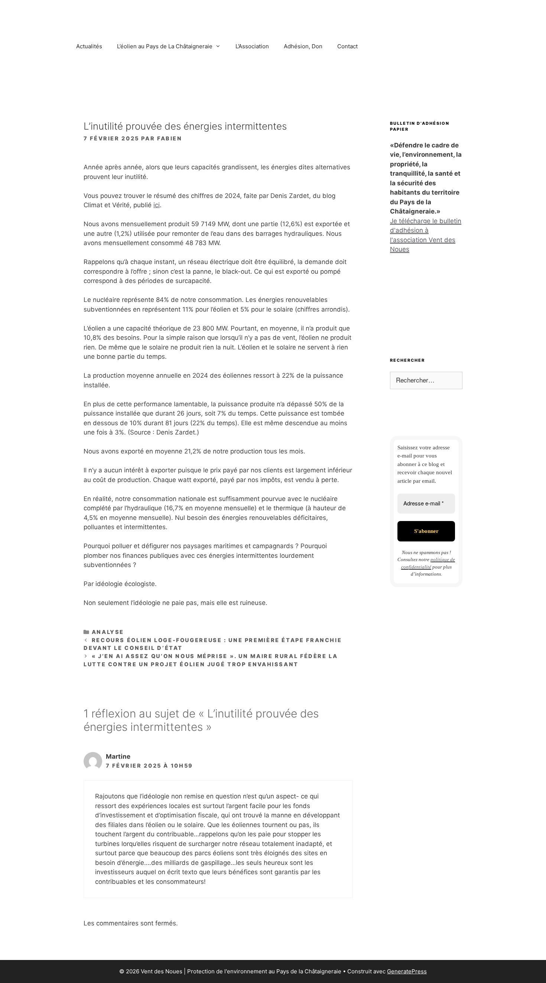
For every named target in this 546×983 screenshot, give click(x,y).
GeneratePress (407, 971)
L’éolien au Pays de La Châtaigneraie (164, 46)
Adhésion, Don (303, 46)
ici (156, 205)
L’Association (252, 46)
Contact (347, 46)
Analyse (108, 632)
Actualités (89, 46)
